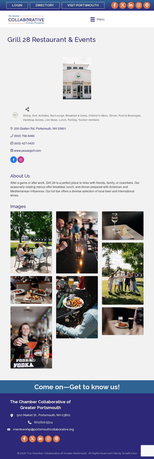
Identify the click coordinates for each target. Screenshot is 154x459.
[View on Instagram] (20, 162)
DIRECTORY (45, 5)
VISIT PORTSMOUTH (83, 5)
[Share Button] (27, 109)
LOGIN (17, 5)
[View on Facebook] (13, 162)
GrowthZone (129, 453)
